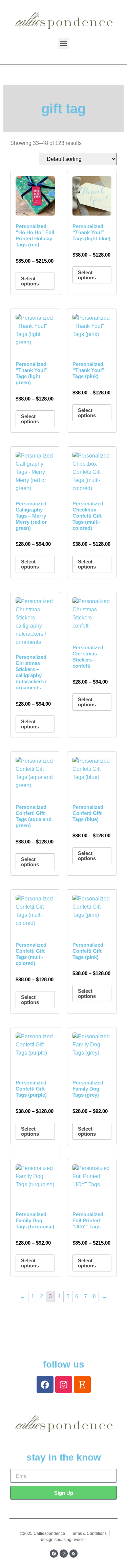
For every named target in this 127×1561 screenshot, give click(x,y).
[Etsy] (82, 1384)
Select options (30, 281)
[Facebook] (45, 1384)
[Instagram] (63, 1384)
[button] (63, 43)
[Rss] (73, 1553)
